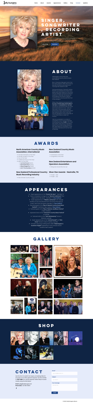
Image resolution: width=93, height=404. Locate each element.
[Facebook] (16, 388)
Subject (54, 376)
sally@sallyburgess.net (25, 384)
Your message (55, 382)
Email (53, 370)
